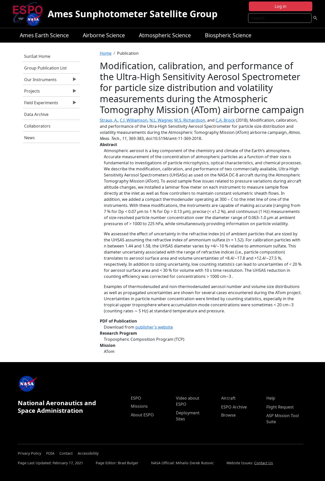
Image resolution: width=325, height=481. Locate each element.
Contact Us (263, 462)
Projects (31, 92)
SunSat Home (37, 56)
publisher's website (154, 327)
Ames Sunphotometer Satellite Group (133, 14)
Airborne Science (104, 35)
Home (105, 53)
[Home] (30, 14)
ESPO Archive (234, 407)
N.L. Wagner (161, 120)
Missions (139, 406)
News (29, 137)
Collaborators (37, 126)
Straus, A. (109, 120)
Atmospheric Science (165, 35)
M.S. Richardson (189, 120)
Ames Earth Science (44, 35)
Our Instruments (40, 81)
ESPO (136, 398)
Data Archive (36, 114)
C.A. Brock (225, 120)
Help (270, 398)
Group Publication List (45, 68)
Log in (280, 6)
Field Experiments (40, 104)
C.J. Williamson (134, 120)
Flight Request (280, 407)
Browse (228, 415)
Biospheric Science (228, 35)
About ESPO (142, 415)
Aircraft (228, 398)
